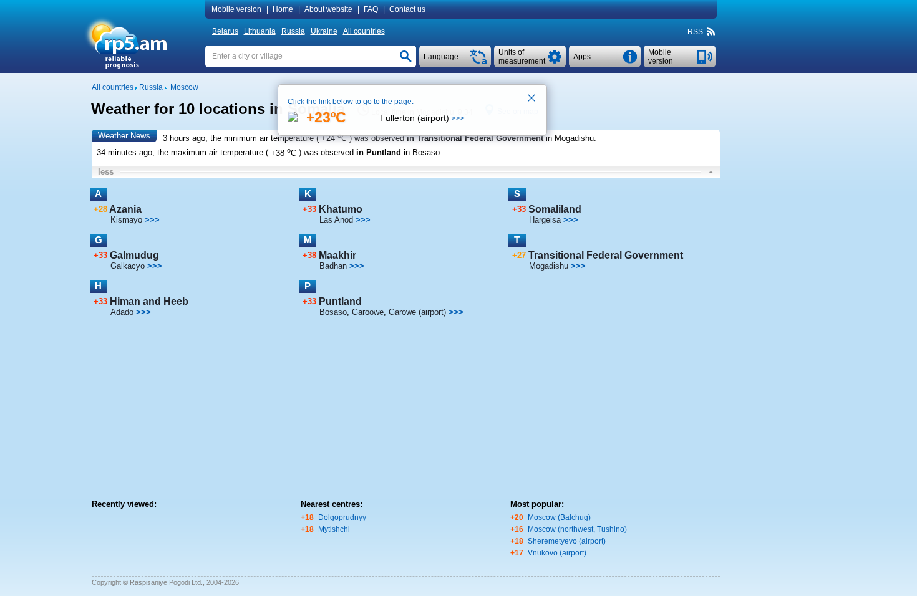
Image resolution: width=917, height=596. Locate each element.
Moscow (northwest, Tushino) (577, 529)
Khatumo (340, 209)
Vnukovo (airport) (557, 553)
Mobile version (236, 9)
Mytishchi (334, 529)
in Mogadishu (570, 138)
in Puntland (378, 153)
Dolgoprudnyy (342, 517)
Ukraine (324, 31)
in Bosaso (422, 153)
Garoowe (368, 312)
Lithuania (260, 31)
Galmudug (134, 255)
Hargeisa (545, 219)
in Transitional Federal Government (475, 138)
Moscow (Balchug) (559, 517)
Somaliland (554, 209)
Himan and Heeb (149, 301)
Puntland (340, 301)
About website (328, 9)
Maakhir (337, 255)
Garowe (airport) (417, 312)
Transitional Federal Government (605, 255)
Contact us (407, 9)
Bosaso (333, 312)
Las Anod (336, 219)
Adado (121, 312)
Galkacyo (127, 266)
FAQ (371, 9)
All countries (364, 31)
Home (283, 9)
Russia (293, 31)
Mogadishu (548, 266)
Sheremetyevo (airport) (567, 541)
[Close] (532, 99)
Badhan (333, 266)
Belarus (225, 31)
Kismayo (126, 219)
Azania (125, 209)
